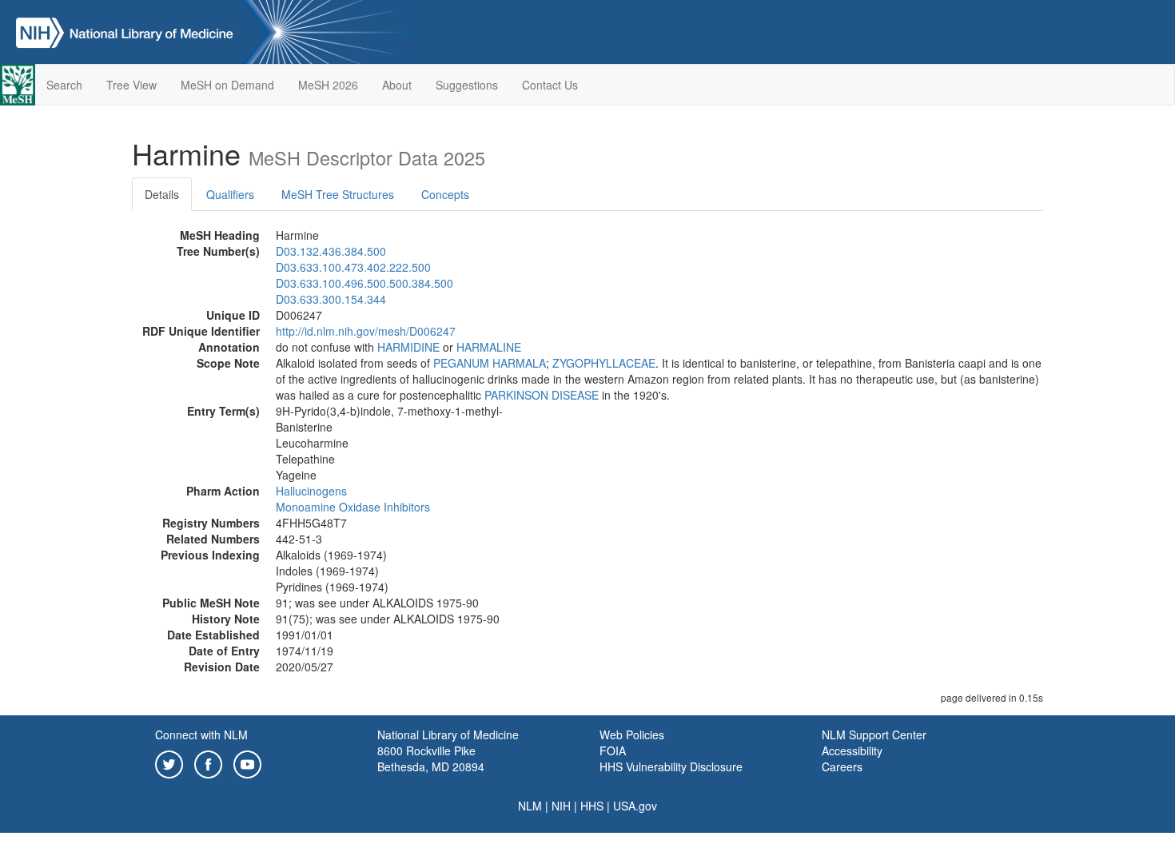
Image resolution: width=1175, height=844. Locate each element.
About (397, 85)
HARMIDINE (408, 347)
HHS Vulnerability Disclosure (671, 766)
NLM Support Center (874, 734)
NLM (530, 806)
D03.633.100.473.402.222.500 (353, 267)
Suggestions (467, 85)
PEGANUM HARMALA (489, 363)
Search (64, 85)
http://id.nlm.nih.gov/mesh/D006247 (366, 331)
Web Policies (631, 734)
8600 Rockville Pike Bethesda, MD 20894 (430, 758)
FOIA (612, 750)
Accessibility (852, 750)
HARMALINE (488, 347)
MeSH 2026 (328, 85)
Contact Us (550, 85)
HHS (591, 806)
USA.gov (635, 806)
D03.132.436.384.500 (331, 251)
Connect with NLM (201, 734)
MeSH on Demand (227, 85)
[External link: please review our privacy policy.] (169, 762)
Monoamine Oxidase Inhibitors (353, 507)
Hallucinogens (311, 491)
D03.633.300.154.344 (331, 299)
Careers (842, 766)
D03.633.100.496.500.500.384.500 (364, 283)
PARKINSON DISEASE (541, 395)
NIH (561, 806)
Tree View (131, 85)
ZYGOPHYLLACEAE (603, 363)
